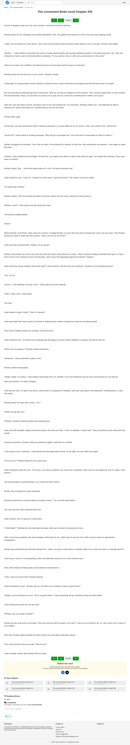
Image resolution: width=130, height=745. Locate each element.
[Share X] (67, 672)
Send (8, 716)
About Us (59, 729)
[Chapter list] (61, 20)
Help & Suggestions (62, 734)
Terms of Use (60, 732)
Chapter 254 (29, 7)
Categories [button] (19, 2)
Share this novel (66, 664)
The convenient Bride (16, 7)
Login (124, 2)
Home (13, 2)
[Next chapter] (76, 20)
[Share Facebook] (63, 672)
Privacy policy (60, 727)
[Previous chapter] (54, 20)
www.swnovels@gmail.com (70, 736)
